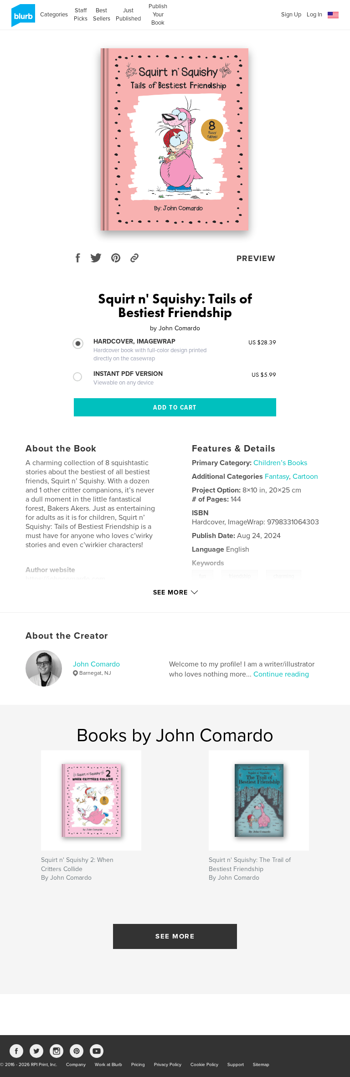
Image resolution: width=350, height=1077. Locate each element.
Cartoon (305, 476)
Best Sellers (101, 14)
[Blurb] (22, 19)
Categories (54, 14)
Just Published (128, 14)
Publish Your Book (158, 14)
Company (76, 1064)
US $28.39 (262, 342)
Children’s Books (280, 462)
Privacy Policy (167, 1064)
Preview (256, 258)
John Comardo (96, 664)
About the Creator (67, 636)
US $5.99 (264, 374)
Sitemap (261, 1064)
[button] (333, 15)
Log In (314, 14)
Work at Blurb (108, 1064)
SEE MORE (175, 936)
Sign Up (291, 14)
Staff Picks (80, 14)
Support (235, 1064)
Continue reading (281, 674)
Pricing (138, 1064)
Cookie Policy (204, 1064)
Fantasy (277, 476)
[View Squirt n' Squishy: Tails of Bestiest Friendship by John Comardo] (175, 139)
